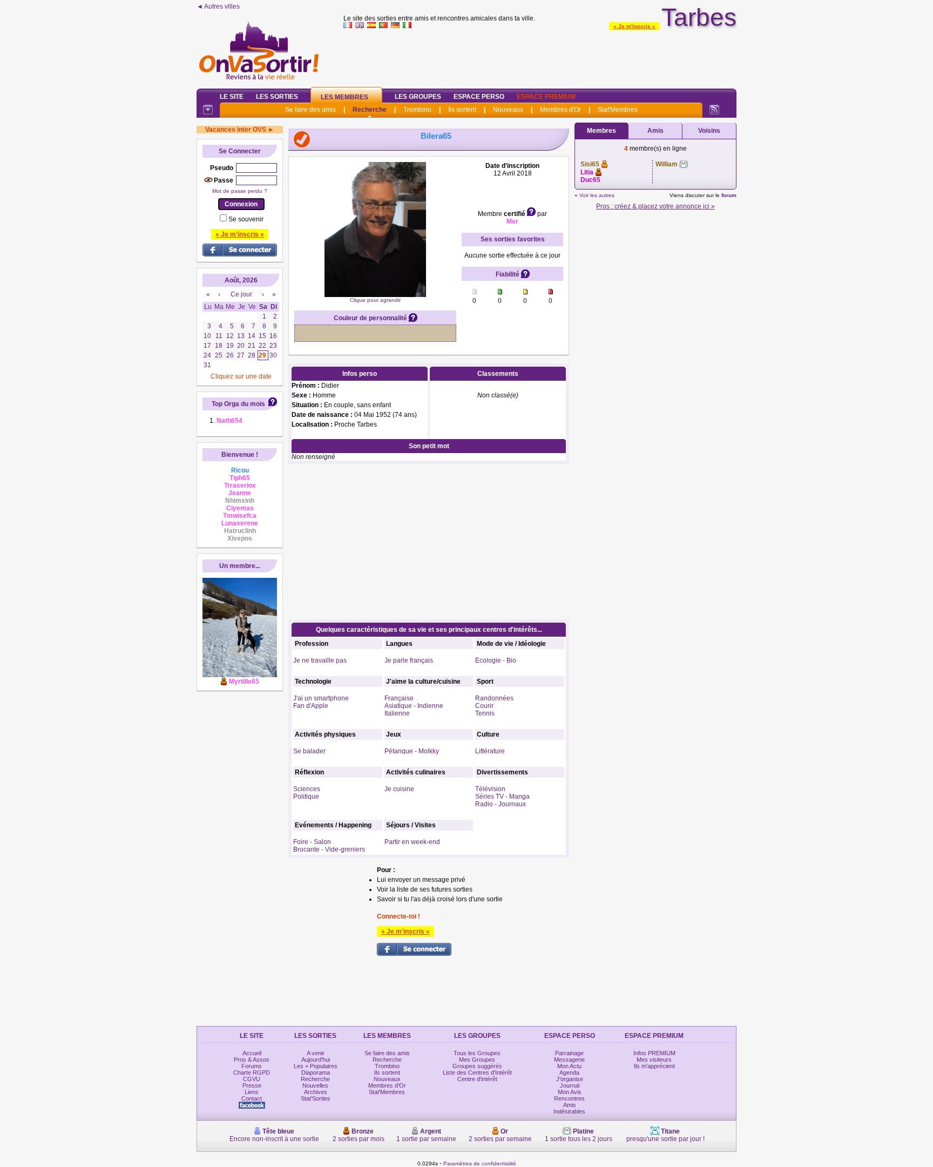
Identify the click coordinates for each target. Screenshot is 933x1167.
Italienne (397, 713)
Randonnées (494, 698)
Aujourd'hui (315, 1059)
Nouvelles (315, 1085)
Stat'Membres (618, 109)
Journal (569, 1085)
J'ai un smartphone (321, 698)
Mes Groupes (477, 1059)
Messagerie (569, 1059)
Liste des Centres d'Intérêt (477, 1072)
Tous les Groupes (477, 1053)
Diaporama (315, 1072)
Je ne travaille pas (320, 660)
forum (728, 195)
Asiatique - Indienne (413, 706)
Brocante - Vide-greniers (329, 849)
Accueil (251, 1053)
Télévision (490, 789)
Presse (251, 1085)
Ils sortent (462, 109)
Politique (306, 796)
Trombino (417, 109)
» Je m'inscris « (634, 26)
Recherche (370, 109)
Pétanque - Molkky (411, 751)
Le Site (232, 96)
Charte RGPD (251, 1072)
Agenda (569, 1072)
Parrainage (569, 1053)
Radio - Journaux (500, 804)
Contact (251, 1098)
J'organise (569, 1079)
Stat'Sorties (315, 1098)
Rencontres (569, 1098)
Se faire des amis (310, 109)
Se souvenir (245, 219)
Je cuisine (399, 789)
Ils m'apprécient (654, 1066)
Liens (252, 1092)
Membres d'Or (560, 109)
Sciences (306, 789)
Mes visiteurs (654, 1059)
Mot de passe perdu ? (239, 191)
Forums (251, 1066)
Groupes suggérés (477, 1066)
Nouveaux (508, 109)
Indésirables (569, 1111)
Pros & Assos (251, 1059)
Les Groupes (418, 96)
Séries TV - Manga (502, 796)
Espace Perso (479, 96)
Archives (315, 1092)
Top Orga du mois (238, 404)
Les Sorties (277, 96)
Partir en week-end (412, 842)
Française (399, 698)
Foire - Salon (312, 842)
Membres (601, 130)
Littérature (490, 751)
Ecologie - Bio (495, 660)
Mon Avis (570, 1092)
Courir (484, 706)
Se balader (309, 751)
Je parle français (408, 660)
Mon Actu (569, 1066)
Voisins (709, 130)
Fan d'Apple (310, 706)
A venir (315, 1053)
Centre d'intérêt (477, 1079)
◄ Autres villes (218, 6)
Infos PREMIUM (654, 1053)
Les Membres (344, 97)
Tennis (485, 713)
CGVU (251, 1079)
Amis (655, 130)
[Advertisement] (539, 56)
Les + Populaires (315, 1066)
